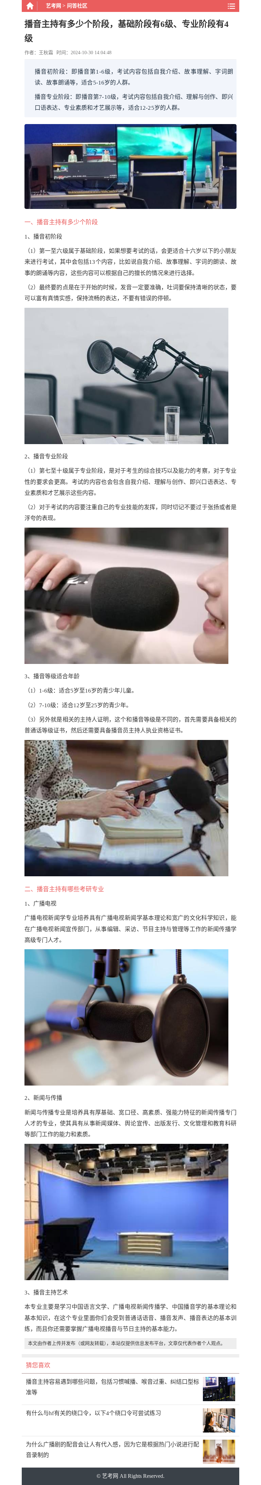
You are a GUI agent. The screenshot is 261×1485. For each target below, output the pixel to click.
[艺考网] (29, 6)
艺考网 (53, 6)
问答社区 (77, 6)
